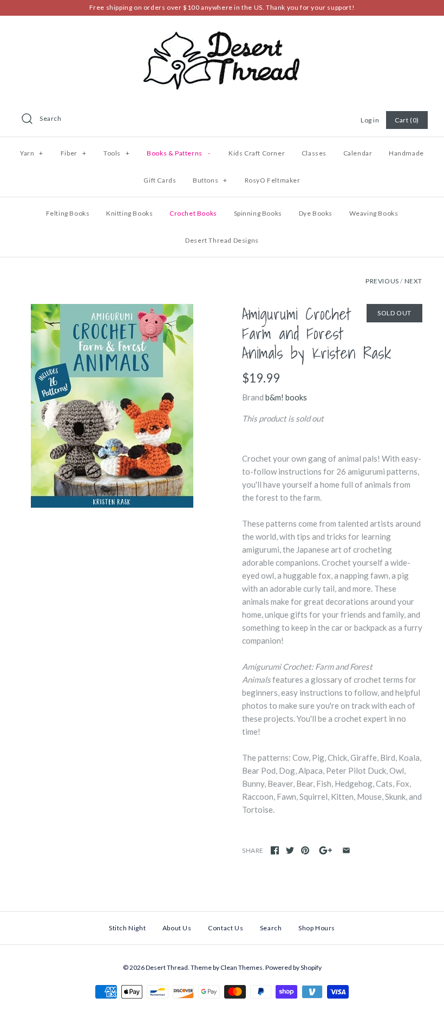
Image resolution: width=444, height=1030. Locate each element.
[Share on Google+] (325, 850)
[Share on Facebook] (275, 850)
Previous (382, 281)
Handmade (406, 153)
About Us (177, 928)
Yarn (31, 153)
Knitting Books (129, 213)
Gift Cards (159, 180)
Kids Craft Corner (256, 153)
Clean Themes (241, 967)
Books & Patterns (179, 153)
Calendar (358, 153)
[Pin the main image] (305, 850)
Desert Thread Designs (222, 240)
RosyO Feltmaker (273, 180)
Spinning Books (258, 213)
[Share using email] (346, 850)
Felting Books (68, 213)
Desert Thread (167, 967)
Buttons (210, 180)
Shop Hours (316, 928)
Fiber (73, 153)
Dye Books (315, 213)
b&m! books (286, 397)
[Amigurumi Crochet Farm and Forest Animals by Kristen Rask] (112, 406)
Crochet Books (193, 213)
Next (413, 281)
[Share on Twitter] (290, 850)
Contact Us (225, 928)
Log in (370, 120)
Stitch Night (127, 928)
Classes (314, 153)
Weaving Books (374, 213)
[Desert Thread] (222, 33)
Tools (116, 153)
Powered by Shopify (293, 967)
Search (51, 118)
